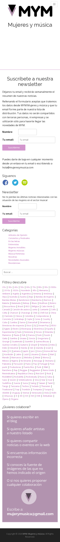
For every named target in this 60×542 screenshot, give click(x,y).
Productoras (15, 367)
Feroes (39, 332)
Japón (25, 351)
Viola (46, 392)
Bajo (31, 296)
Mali (52, 354)
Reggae (23, 370)
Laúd (26, 354)
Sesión (13, 379)
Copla (29, 319)
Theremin (45, 386)
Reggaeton (35, 370)
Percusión (18, 363)
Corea (37, 319)
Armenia (37, 293)
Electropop (26, 328)
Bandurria (37, 300)
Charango (25, 312)
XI (16, 395)
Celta (4, 312)
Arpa (4, 296)
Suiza (25, 383)
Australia (13, 296)
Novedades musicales (18, 259)
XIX (21, 395)
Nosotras (12, 256)
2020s (16, 290)
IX (10, 351)
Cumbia (13, 322)
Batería (5, 303)
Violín (53, 392)
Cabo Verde (47, 306)
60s (28, 287)
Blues (34, 303)
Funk (39, 335)
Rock (49, 373)
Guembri (29, 341)
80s (40, 287)
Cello (53, 309)
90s (46, 287)
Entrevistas (13, 244)
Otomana (49, 360)
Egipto (7, 328)
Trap (17, 389)
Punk (39, 367)
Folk (24, 335)
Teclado (35, 386)
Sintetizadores (25, 379)
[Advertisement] (30, 45)
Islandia (39, 347)
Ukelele (5, 392)
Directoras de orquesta (13, 325)
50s (22, 287)
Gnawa (23, 338)
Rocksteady (31, 376)
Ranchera (6, 370)
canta (34, 309)
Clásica (18, 316)
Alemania (43, 290)
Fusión (47, 335)
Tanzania (15, 386)
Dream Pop (43, 325)
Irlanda (24, 347)
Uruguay (16, 392)
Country (46, 319)
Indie (4, 347)
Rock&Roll (7, 376)
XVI (26, 395)
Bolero (53, 303)
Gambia (13, 338)
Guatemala (17, 341)
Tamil (50, 383)
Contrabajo (18, 319)
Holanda (44, 344)
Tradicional (7, 389)
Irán (31, 347)
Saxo (4, 379)
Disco (29, 325)
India (52, 344)
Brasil (20, 306)
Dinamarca (45, 322)
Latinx (18, 354)
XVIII (38, 395)
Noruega (38, 360)
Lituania (35, 354)
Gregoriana (43, 338)
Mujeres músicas (16, 250)
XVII (32, 395)
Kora (39, 351)
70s (34, 287)
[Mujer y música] (30, 12)
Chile (35, 312)
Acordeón (25, 290)
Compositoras (42, 316)
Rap (16, 370)
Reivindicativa (8, 373)
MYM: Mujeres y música (33, 533)
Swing (33, 383)
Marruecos (16, 357)
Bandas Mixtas (9, 300)
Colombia (28, 316)
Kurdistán (8, 354)
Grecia (32, 338)
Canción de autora (21, 309)
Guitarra (24, 344)
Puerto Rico (29, 367)
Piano (28, 363)
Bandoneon (24, 300)
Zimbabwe (47, 395)
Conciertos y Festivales (19, 238)
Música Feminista (16, 253)
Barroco (47, 300)
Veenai (25, 392)
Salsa (49, 376)
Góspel (33, 344)
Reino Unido (48, 370)
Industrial (13, 347)
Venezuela (37, 392)
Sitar (43, 379)
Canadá (6, 309)
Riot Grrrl (40, 373)
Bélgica (35, 306)
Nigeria (14, 360)
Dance (23, 322)
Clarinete (8, 316)
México (5, 360)
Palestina (6, 363)
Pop (35, 363)
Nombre (7, 132)
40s (16, 287)
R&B (46, 367)
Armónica (48, 293)
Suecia (17, 383)
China (53, 312)
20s (4, 287)
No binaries (26, 360)
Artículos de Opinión (17, 235)
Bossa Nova (9, 306)
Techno (25, 386)
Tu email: (8, 139)
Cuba (4, 322)
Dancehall (32, 322)
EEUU (53, 325)
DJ (35, 325)
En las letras (14, 241)
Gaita (4, 338)
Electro (15, 328)
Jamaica (17, 351)
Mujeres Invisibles (16, 247)
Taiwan (41, 383)
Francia (31, 335)
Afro (35, 290)
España (49, 328)
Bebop (26, 303)
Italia (4, 351)
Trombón (26, 389)
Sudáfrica (6, 383)
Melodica (28, 357)
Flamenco (6, 335)
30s (10, 287)
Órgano (14, 399)
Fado (19, 332)
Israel (48, 347)
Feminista (28, 332)
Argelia (15, 293)
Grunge (6, 341)
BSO (28, 306)
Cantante (44, 309)
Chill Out (44, 312)
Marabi (5, 357)
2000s (53, 287)
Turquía (48, 389)
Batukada (16, 303)
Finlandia (48, 332)
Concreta (6, 319)
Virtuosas (8, 395)
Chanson (14, 312)
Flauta (16, 335)
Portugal (43, 363)
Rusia (42, 376)
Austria (23, 296)
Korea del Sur (50, 351)
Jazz (33, 351)
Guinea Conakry (10, 344)
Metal (37, 357)
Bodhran (43, 303)
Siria (37, 379)
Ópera (5, 399)
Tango (5, 386)
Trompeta (37, 389)
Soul (50, 379)
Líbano (44, 354)
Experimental (8, 332)
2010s (7, 290)
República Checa (25, 373)
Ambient (6, 293)
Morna (46, 357)
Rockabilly (19, 376)
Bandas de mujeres (45, 296)
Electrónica (39, 328)
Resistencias (14, 263)
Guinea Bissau (42, 341)
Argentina (26, 293)
